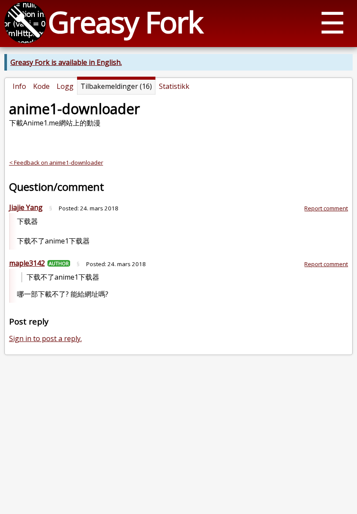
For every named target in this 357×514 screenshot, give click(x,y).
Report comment (326, 208)
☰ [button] (332, 22)
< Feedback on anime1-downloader (56, 162)
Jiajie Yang (26, 207)
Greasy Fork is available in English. (66, 62)
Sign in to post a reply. (45, 338)
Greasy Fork (125, 21)
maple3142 (27, 263)
